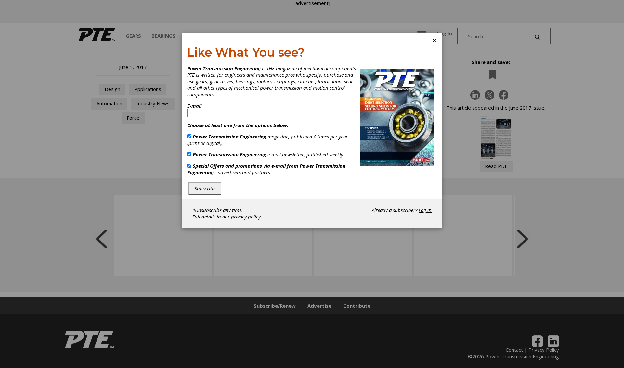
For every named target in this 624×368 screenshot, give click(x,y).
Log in (425, 210)
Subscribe (204, 188)
